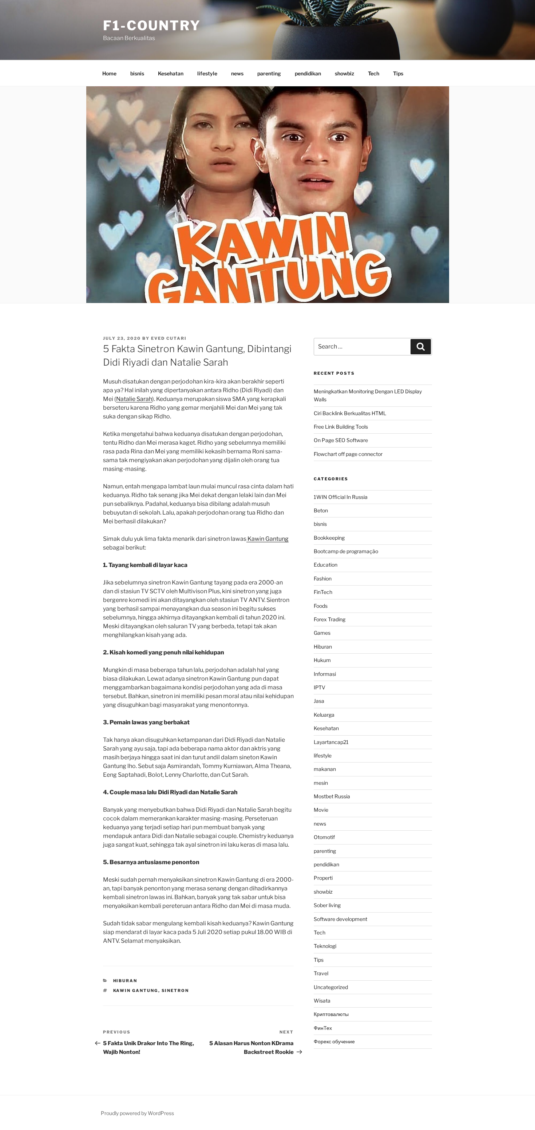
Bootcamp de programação (346, 551)
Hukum (322, 660)
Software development (340, 919)
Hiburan (125, 980)
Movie (321, 810)
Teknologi (325, 946)
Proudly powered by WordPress (137, 1113)
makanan (325, 769)
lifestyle (207, 73)
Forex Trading (329, 619)
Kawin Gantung (267, 538)
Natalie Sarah (134, 398)
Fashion (323, 578)
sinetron (175, 990)
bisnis (137, 73)
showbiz (344, 73)
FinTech (323, 592)
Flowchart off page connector (348, 454)
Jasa (319, 701)
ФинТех (323, 1028)
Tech (373, 73)
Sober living (327, 905)
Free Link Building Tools (341, 427)
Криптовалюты (331, 1014)
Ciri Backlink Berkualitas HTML (350, 413)
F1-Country (152, 25)
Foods (321, 606)
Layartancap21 (331, 742)
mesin (321, 783)
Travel (321, 973)
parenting (269, 73)
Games (322, 633)
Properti (323, 878)
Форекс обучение (334, 1041)
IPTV (319, 687)
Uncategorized (331, 987)
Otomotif (324, 837)
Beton (321, 510)
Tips (398, 73)
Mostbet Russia (332, 796)
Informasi (325, 674)
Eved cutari (169, 338)
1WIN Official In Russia (341, 497)
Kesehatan (170, 73)
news (237, 73)
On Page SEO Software (341, 440)
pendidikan (308, 73)
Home (109, 73)
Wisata (322, 1000)
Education (325, 565)
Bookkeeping (329, 538)
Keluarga (324, 715)
